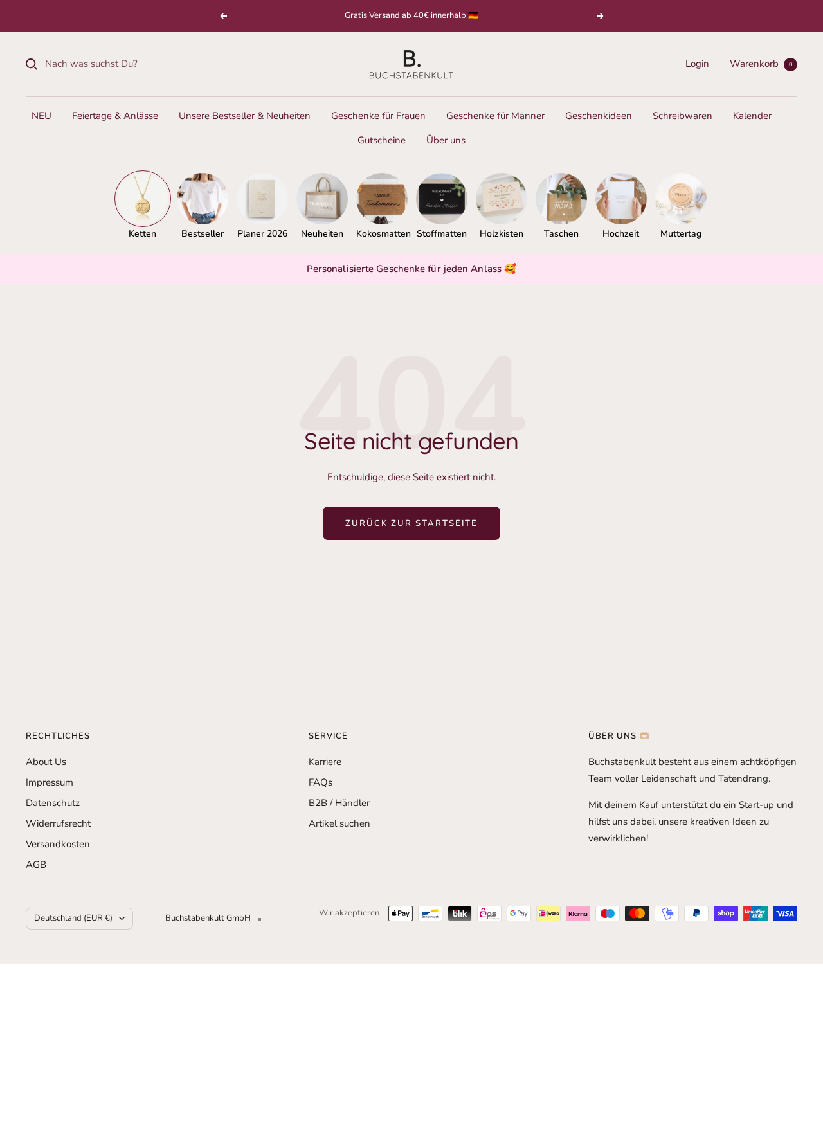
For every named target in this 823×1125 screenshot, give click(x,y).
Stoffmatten (442, 234)
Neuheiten (322, 234)
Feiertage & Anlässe (115, 115)
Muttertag (680, 234)
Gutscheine (381, 140)
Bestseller (202, 234)
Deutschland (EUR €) (73, 918)
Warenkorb (761, 63)
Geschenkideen (598, 115)
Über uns (446, 140)
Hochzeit (620, 234)
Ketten (142, 234)
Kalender (752, 115)
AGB (36, 864)
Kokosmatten (382, 234)
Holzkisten (501, 234)
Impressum (49, 782)
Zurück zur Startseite (411, 523)
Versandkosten (58, 844)
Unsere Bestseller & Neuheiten (245, 115)
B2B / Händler (339, 803)
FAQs (320, 782)
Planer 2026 (262, 234)
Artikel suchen (339, 823)
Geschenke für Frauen (378, 115)
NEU (41, 115)
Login (697, 63)
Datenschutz (53, 803)
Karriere (325, 761)
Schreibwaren (682, 115)
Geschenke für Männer (495, 115)
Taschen (561, 234)
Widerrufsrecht (58, 823)
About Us (46, 761)
